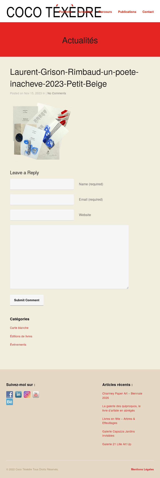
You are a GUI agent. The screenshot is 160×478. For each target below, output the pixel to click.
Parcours (105, 12)
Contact (148, 12)
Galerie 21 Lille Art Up (116, 444)
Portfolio (65, 12)
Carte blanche (19, 328)
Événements (18, 344)
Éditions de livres (21, 336)
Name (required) (91, 184)
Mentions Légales (142, 469)
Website (85, 214)
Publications (127, 12)
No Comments (57, 93)
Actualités (85, 12)
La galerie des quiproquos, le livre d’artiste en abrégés (121, 408)
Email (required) (91, 199)
